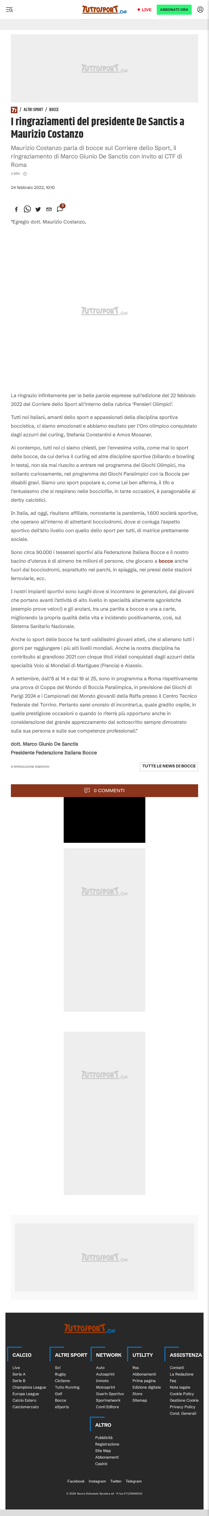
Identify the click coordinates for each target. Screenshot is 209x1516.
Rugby (60, 1374)
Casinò (101, 1463)
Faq (173, 1380)
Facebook (76, 1481)
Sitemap (140, 1400)
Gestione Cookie (184, 1400)
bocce (166, 561)
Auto (100, 1367)
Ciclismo (62, 1380)
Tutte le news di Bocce (169, 765)
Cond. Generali (183, 1413)
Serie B (19, 1380)
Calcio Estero (24, 1400)
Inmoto (102, 1380)
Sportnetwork (108, 1400)
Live (146, 10)
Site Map (103, 1450)
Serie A (19, 1374)
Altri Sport (33, 110)
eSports (62, 1406)
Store (137, 1393)
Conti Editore (107, 1406)
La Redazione (181, 1374)
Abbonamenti (144, 1374)
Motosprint (105, 1387)
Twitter (116, 1481)
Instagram (97, 1481)
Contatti (177, 1367)
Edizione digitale (147, 1387)
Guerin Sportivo (110, 1393)
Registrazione (107, 1444)
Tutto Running (67, 1387)
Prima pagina (144, 1380)
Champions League (29, 1387)
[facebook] (16, 209)
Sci (57, 1367)
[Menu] (9, 9)
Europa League (26, 1393)
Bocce (54, 110)
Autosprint (105, 1374)
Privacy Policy (182, 1406)
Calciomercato (26, 1406)
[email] (49, 209)
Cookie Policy (182, 1393)
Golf (58, 1393)
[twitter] (38, 209)
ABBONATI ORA (174, 9)
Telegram (134, 1481)
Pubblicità (104, 1437)
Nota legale (180, 1387)
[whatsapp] (27, 209)
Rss (136, 1367)
